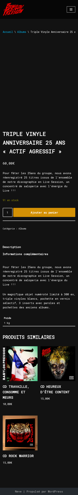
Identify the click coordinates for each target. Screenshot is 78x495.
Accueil (8, 32)
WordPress (55, 491)
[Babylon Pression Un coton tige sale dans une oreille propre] (13, 9)
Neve (18, 491)
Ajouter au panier (44, 212)
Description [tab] (12, 247)
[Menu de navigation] (71, 9)
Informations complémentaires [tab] (25, 254)
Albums (21, 32)
